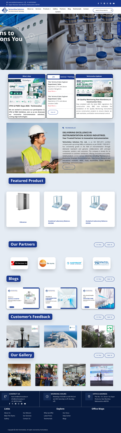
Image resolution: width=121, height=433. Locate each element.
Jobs (53, 77)
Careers (58, 12)
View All (53, 112)
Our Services (27, 415)
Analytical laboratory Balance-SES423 (59, 222)
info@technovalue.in (18, 399)
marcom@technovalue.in (16, 2)
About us (30, 9)
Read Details (13, 304)
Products (46, 9)
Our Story (66, 413)
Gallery (55, 9)
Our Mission (27, 413)
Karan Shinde (26, 293)
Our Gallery (21, 354)
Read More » (52, 91)
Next (108, 244)
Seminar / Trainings (67, 77)
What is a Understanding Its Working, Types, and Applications (22, 298)
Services (38, 9)
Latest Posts (48, 415)
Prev (100, 244)
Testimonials (77, 9)
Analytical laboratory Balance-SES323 (22, 222)
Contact (86, 9)
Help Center (67, 415)
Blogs (14, 278)
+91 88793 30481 (16, 401)
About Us (7, 413)
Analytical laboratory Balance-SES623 (97, 222)
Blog (69, 9)
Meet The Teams (9, 415)
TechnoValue (22, 430)
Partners (63, 9)
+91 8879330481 (31, 2)
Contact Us (26, 418)
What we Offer (49, 413)
